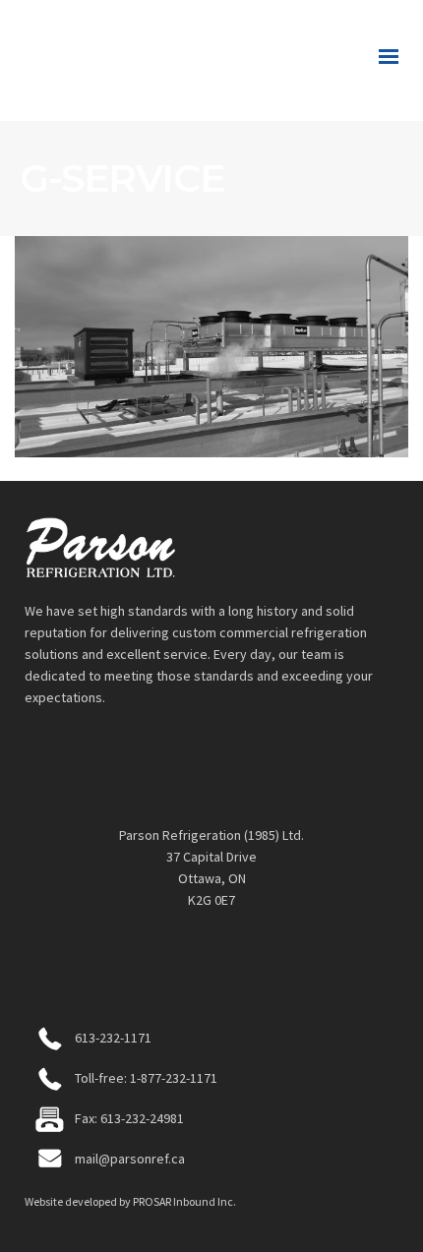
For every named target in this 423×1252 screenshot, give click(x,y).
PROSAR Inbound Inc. (184, 1201)
